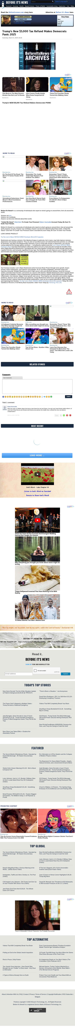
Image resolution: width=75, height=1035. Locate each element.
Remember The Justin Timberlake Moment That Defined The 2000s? (34, 175)
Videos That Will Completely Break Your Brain (54, 703)
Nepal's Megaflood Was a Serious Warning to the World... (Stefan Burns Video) (18, 868)
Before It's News (17, 2)
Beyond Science (29, 6)
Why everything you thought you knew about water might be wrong (37, 325)
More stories (27, 23)
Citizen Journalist (45, 222)
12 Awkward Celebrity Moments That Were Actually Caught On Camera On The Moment (12, 325)
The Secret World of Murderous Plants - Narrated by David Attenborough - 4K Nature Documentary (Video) (19, 755)
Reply (56, 415)
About (4, 994)
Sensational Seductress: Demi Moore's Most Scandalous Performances (13, 200)
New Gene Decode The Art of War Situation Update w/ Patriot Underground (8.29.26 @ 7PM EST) (19, 692)
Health (22, 6)
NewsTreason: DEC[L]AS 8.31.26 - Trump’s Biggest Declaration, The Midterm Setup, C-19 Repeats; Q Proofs (19, 795)
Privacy (32, 994)
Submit (65, 674)
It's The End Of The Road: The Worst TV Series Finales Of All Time (13, 175)
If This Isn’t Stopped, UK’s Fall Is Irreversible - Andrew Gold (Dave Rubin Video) (54, 868)
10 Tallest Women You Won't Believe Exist (30, 620)
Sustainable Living (52, 6)
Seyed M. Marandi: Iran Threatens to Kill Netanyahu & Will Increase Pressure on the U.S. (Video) (56, 882)
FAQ (20, 994)
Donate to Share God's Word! (37, 495)
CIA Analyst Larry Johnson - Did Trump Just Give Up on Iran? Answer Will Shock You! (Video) (19, 882)
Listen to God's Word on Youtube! (37, 491)
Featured (8, 6)
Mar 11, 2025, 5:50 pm (13, 415)
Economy (15, 6)
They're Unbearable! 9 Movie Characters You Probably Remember (35, 931)
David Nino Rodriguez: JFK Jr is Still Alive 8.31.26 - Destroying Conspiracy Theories (56, 697)
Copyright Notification (54, 994)
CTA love (28, 322)
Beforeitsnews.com (16, 12)
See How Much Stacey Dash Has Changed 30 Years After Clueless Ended (35, 200)
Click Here (17, 222)
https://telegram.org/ (25, 642)
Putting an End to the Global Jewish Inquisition (18, 952)
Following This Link (55, 282)
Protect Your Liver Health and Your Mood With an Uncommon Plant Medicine (55, 976)
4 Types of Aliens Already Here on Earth (16, 975)
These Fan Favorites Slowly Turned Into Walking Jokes (10, 348)
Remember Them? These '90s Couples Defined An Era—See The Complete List (60, 325)
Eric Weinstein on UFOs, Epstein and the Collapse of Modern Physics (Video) (55, 755)
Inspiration (62, 6)
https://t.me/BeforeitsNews (57, 642)
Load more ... (37, 455)
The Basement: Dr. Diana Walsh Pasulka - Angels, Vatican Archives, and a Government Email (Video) (55, 762)
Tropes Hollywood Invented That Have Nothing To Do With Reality (36, 592)
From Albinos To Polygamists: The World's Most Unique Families (59, 200)
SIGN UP (29, 664)
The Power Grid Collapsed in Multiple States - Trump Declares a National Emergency (17, 704)
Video (72, 6)
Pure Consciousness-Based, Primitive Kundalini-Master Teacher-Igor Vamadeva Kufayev (55, 946)
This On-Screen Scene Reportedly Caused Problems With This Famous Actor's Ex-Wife (18, 837)
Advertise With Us (12, 994)
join (10, 215)
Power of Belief (40, 6)
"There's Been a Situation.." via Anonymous (53, 691)
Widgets (37, 997)
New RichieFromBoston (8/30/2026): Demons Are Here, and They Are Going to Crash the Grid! (55, 725)
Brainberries (6, 172)
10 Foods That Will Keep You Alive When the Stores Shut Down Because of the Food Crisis (56, 953)
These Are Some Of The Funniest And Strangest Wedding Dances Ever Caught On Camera (35, 534)
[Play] (37, 474)
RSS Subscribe (67, 994)
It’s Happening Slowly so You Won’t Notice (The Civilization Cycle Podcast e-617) (54, 960)
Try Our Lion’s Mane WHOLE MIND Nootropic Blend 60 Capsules (22, 237)
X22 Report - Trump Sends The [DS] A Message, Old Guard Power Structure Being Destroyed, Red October (55, 717)
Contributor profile (18, 23)
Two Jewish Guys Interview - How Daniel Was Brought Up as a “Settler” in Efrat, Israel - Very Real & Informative (19, 968)
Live (68, 6)
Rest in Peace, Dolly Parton (12, 959)
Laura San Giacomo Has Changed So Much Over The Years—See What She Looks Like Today (61, 350)
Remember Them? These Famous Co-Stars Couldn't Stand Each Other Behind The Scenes (59, 176)
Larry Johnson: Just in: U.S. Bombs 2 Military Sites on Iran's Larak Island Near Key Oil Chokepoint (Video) (19, 780)
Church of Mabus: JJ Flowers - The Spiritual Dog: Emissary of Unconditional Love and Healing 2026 (55, 787)
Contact (25, 994)
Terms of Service (40, 994)
